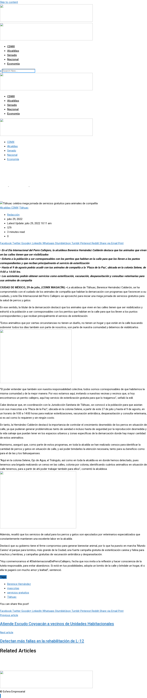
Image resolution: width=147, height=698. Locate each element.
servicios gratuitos (18, 592)
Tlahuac (11, 597)
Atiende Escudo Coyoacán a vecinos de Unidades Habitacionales (57, 624)
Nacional (13, 59)
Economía (13, 63)
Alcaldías (13, 50)
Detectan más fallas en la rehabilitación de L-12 (42, 641)
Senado (12, 55)
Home (3, 186)
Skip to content (9, 2)
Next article (6, 632)
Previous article (9, 615)
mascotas (13, 588)
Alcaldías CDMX (18, 186)
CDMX (11, 46)
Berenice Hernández (19, 584)
